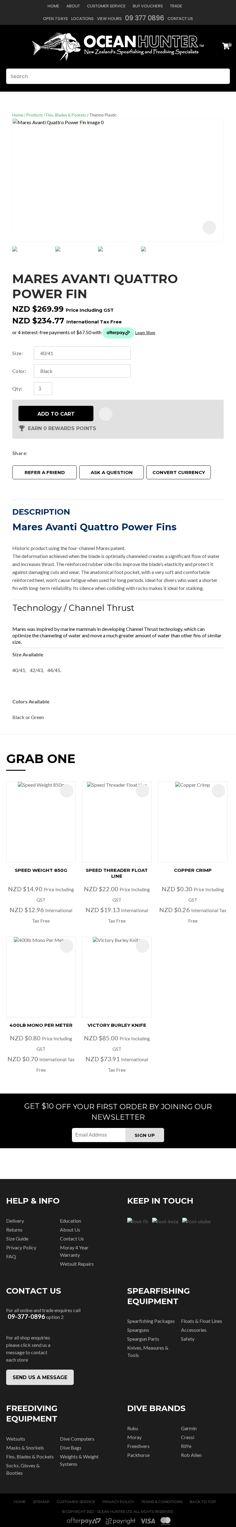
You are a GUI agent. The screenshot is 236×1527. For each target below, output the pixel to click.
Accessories (193, 1330)
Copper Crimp (193, 870)
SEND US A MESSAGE (40, 1377)
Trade (176, 6)
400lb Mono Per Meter (41, 1025)
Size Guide (17, 1238)
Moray (134, 1437)
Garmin (189, 1428)
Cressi (187, 1437)
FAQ (11, 1256)
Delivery (15, 1221)
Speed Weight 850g (41, 870)
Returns (14, 1229)
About (73, 6)
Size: (17, 353)
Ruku (132, 1428)
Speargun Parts (143, 1339)
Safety (188, 1339)
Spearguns (138, 1330)
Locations (82, 19)
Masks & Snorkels (25, 1447)
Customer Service (106, 6)
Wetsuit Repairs (77, 1264)
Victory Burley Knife (117, 1025)
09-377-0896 (26, 1316)
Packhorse (138, 1455)
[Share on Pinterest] (57, 453)
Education (70, 1221)
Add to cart (56, 414)
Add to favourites (66, 790)
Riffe (186, 1446)
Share (19, 453)
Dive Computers (77, 1439)
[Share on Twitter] (39, 453)
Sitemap (41, 1501)
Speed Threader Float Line (117, 873)
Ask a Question (112, 472)
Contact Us (180, 19)
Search (222, 76)
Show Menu (10, 46)
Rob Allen (191, 1455)
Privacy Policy (21, 1247)
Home (53, 6)
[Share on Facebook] (31, 453)
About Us (70, 1229)
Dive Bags (70, 1447)
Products (34, 115)
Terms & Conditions (162, 1501)
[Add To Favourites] (105, 414)
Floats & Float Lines (201, 1321)
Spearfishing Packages (151, 1321)
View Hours (109, 19)
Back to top (203, 1501)
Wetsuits (15, 1439)
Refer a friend (45, 472)
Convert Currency (178, 472)
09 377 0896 (144, 18)
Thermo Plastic (102, 115)
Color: (19, 371)
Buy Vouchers (148, 6)
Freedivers (138, 1446)
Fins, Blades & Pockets (66, 115)
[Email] (48, 453)
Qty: (17, 388)
